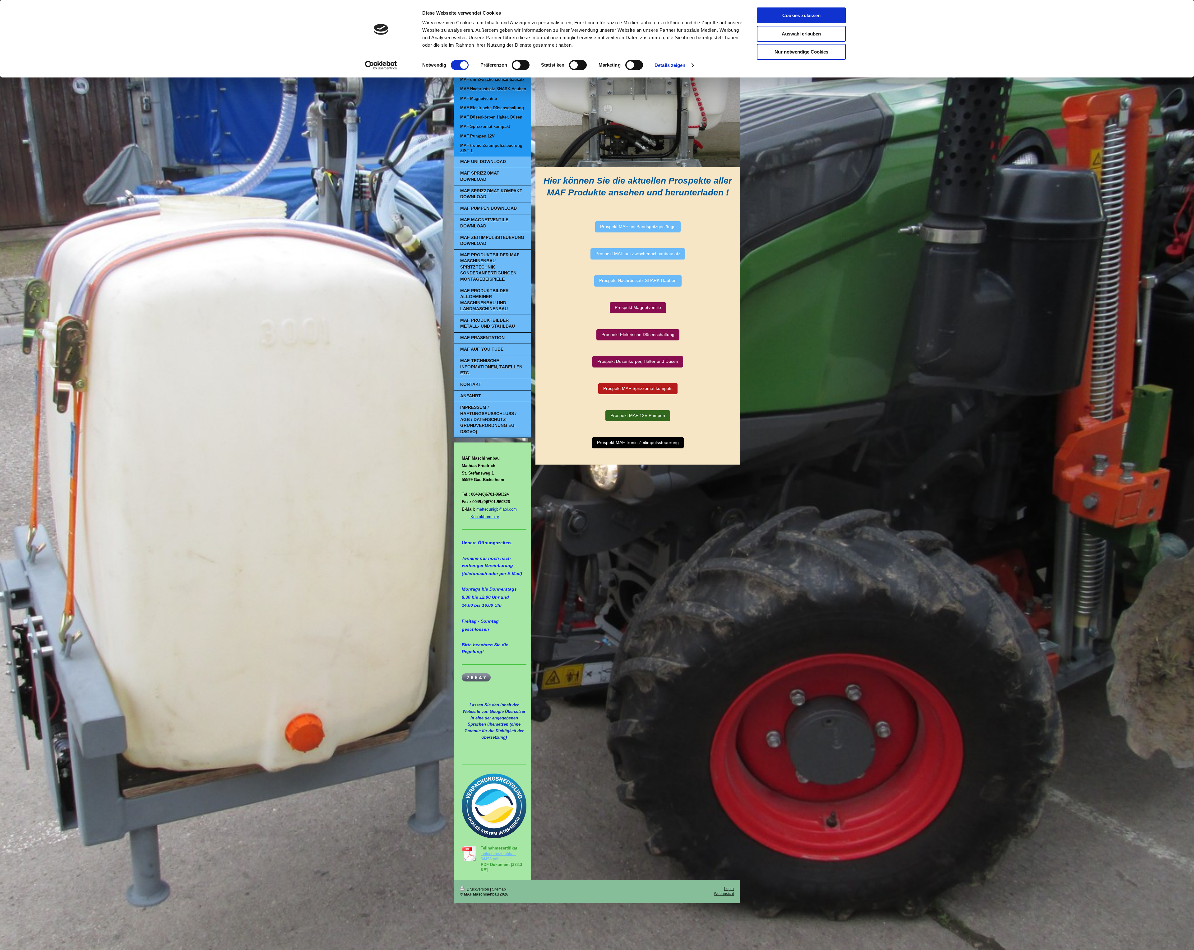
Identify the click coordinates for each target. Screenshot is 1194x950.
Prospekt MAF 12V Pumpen (637, 415)
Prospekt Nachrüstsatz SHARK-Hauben (638, 280)
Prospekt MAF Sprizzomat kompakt (638, 388)
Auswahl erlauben (801, 33)
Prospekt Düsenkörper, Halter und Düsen (637, 361)
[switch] (521, 65)
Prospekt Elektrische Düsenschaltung (637, 334)
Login (729, 889)
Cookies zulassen (801, 15)
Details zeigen (670, 65)
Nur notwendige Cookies (801, 51)
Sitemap (499, 889)
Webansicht (724, 894)
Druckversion (478, 889)
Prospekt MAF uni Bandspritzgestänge (638, 226)
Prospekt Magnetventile (638, 307)
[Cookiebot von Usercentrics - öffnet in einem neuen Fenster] (381, 65)
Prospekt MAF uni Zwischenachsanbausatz (637, 253)
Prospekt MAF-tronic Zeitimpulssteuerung (638, 442)
